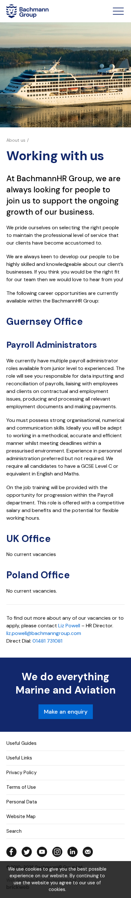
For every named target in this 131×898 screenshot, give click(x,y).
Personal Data (21, 802)
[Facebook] (11, 851)
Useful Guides (21, 743)
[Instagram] (57, 851)
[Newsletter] (87, 851)
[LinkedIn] (72, 851)
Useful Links (19, 758)
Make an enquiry (65, 712)
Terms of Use (21, 787)
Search (14, 831)
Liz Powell (69, 625)
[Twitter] (26, 851)
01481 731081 (47, 641)
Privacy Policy (21, 772)
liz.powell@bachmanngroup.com (43, 633)
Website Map (21, 816)
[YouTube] (42, 851)
